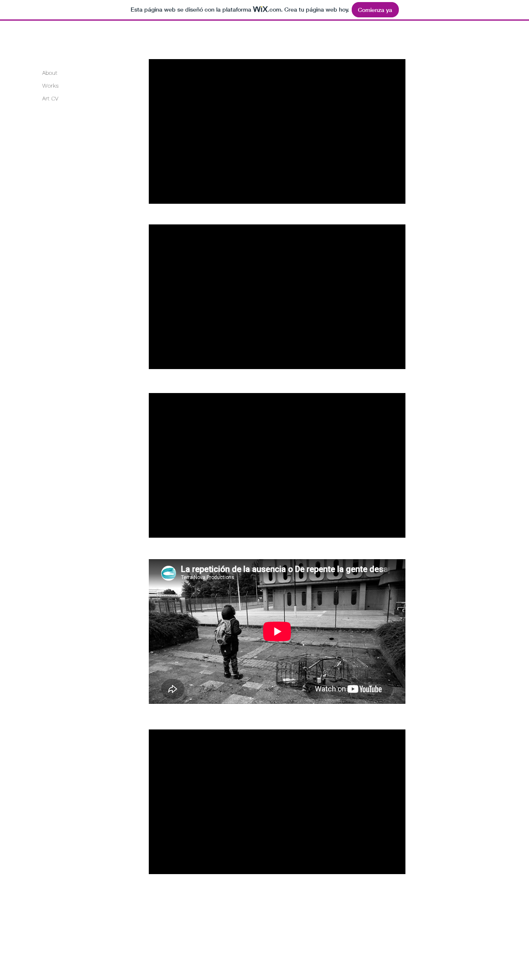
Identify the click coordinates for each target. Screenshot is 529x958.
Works (50, 85)
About (49, 72)
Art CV (50, 98)
